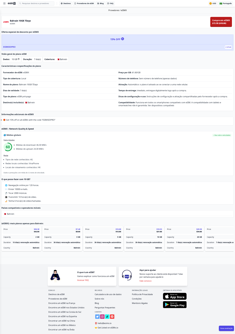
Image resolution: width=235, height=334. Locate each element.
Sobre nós (99, 298)
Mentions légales (140, 303)
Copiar (228, 47)
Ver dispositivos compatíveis (161, 105)
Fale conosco (146, 281)
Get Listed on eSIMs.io (106, 327)
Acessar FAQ (83, 280)
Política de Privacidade (142, 294)
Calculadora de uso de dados (108, 294)
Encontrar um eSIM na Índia (61, 329)
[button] (221, 135)
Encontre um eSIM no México (62, 325)
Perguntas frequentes (105, 307)
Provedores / (114, 10)
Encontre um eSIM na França (61, 303)
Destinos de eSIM (56, 294)
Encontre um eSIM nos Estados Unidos (66, 307)
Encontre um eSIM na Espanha (62, 316)
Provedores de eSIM (57, 298)
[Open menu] (4, 3)
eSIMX (124, 10)
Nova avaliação (226, 328)
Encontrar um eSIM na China (61, 320)
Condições (137, 298)
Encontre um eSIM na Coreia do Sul (64, 312)
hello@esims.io (103, 323)
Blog (97, 303)
